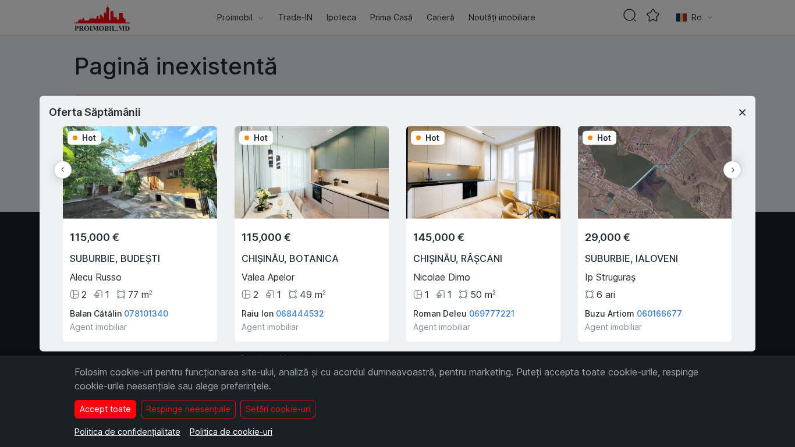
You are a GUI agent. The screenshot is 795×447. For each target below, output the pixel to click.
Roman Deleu (440, 313)
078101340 (146, 313)
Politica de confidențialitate (127, 432)
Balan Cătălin (96, 313)
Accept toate (105, 409)
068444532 (300, 313)
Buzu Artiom (609, 313)
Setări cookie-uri (278, 409)
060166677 (659, 313)
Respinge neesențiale (188, 409)
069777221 (491, 313)
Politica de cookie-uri (231, 432)
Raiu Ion (258, 313)
